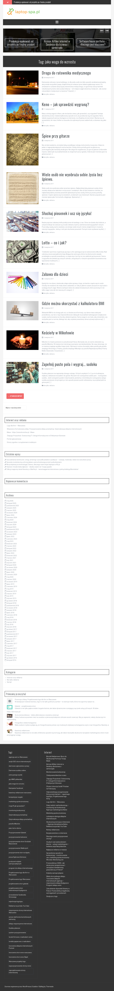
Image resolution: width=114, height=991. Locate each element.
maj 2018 (10, 617)
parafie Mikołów (14, 824)
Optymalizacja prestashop (18, 815)
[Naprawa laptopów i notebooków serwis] (23, 12)
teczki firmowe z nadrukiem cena (20, 937)
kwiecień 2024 (12, 522)
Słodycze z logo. (52, 896)
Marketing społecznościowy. (56, 813)
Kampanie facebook (16, 788)
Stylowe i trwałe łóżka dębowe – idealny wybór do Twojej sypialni (29, 467)
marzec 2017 (11, 651)
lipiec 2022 (10, 553)
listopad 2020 (11, 565)
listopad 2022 (11, 548)
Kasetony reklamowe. (22, 730)
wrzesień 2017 (12, 636)
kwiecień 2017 (12, 648)
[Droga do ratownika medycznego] (22, 82)
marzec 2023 (11, 546)
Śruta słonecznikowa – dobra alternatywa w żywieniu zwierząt (37, 715)
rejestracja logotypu (16, 901)
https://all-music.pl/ (14, 712)
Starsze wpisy (15, 396)
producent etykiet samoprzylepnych (15, 863)
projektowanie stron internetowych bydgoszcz (18, 889)
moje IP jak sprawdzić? (17, 806)
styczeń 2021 (11, 563)
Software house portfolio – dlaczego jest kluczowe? (93, 43)
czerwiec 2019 (12, 586)
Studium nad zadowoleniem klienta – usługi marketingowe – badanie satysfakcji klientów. (57, 844)
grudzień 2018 (12, 601)
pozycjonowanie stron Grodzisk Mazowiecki (20, 843)
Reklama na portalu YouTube (19, 906)
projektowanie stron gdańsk (18, 884)
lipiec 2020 (10, 572)
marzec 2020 (11, 579)
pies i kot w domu (15, 828)
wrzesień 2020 (12, 567)
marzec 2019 (11, 594)
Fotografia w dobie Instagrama (25, 723)
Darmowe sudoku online (17, 770)
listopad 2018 (11, 603)
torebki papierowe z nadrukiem (20, 941)
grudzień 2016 (12, 658)
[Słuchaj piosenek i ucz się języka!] (22, 221)
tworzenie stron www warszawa (20, 952)
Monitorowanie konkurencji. (56, 772)
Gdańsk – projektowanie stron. (25, 706)
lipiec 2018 (10, 613)
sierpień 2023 (11, 534)
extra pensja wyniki (15, 775)
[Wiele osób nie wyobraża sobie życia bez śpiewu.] (22, 188)
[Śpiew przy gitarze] (22, 149)
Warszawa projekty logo (17, 961)
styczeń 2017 (11, 655)
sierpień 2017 (11, 639)
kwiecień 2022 (12, 555)
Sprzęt (9, 682)
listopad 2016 (11, 660)
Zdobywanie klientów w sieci (56, 775)
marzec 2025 (11, 510)
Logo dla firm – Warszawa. (16, 426)
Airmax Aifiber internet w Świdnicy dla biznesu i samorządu (35, 2)
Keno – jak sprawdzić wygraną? (65, 104)
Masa (32, 432)
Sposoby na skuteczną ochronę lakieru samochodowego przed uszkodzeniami (34, 462)
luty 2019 (10, 596)
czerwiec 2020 (12, 574)
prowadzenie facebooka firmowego (17, 896)
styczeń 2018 (11, 627)
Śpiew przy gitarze (56, 136)
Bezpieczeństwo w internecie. (56, 833)
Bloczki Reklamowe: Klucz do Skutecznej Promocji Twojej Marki (56, 759)
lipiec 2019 (10, 584)
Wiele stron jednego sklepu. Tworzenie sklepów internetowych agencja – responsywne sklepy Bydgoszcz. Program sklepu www (57, 881)
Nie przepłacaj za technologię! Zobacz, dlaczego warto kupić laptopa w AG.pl (33, 464)
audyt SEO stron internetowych (20, 761)
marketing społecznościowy (18, 801)
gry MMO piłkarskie (15, 779)
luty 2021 (10, 560)
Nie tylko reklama (49, 94)
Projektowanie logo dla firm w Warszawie (19, 874)
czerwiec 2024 (12, 517)
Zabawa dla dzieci (55, 274)
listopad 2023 (11, 527)
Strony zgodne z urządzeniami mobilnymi (21, 442)
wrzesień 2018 (12, 608)
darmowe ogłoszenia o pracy (19, 766)
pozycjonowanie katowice (18, 837)
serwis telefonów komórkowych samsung (20, 918)
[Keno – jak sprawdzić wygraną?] (22, 112)
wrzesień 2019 (12, 582)
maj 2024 (10, 520)
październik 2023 (13, 529)
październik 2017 (13, 634)
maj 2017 (10, 646)
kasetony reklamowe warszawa (20, 793)
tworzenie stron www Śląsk (18, 957)
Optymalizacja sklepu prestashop (20, 819)
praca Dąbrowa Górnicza (17, 857)
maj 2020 (10, 577)
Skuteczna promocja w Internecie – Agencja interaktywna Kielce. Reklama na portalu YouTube (58, 824)
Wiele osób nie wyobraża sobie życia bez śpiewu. (72, 176)
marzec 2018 (11, 622)
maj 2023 (10, 541)
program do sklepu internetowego (21, 868)
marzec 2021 (11, 558)
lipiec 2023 (10, 536)
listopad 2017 (11, 632)
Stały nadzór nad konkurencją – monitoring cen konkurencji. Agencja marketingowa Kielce (57, 807)
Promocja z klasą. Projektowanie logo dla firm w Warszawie (35, 699)
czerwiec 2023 (12, 539)
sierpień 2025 (11, 508)
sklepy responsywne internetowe (20, 924)
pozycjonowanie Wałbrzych (18, 848)
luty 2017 (10, 653)
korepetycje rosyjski (16, 797)
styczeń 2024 (11, 524)
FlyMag (41, 986)
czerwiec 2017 (12, 643)
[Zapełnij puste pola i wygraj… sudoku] (22, 372)
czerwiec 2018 (12, 615)
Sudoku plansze (14, 928)
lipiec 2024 (10, 515)
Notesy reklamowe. (53, 830)
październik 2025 (13, 505)
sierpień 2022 (11, 551)
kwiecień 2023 (12, 544)
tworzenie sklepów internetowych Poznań (21, 947)
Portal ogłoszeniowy (14, 439)
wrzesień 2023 (12, 532)
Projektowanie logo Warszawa (19, 879)
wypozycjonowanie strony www (20, 966)
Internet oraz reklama (14, 678)
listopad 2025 (11, 503)
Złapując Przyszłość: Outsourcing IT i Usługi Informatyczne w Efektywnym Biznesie (36, 436)
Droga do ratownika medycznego (66, 73)
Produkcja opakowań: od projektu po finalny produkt (21, 43)
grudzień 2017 (12, 629)
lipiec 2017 (10, 641)
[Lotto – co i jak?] (22, 251)
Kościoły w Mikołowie (58, 332)
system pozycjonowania (17, 932)
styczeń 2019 (11, 598)
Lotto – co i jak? (54, 242)
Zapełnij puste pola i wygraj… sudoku (69, 364)
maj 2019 (10, 589)
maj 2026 (10, 501)
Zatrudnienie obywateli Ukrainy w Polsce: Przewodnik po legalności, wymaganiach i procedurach (58, 891)
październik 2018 (13, 605)
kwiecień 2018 (12, 620)
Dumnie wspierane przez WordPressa (18, 986)
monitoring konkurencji (17, 810)
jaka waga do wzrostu (16, 784)
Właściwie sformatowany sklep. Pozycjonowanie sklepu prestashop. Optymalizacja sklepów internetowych (44, 429)
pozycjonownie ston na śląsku (19, 853)
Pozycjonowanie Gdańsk (17, 833)
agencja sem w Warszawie (18, 757)
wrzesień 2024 (12, 513)
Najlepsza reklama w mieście (56, 850)
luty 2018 (10, 624)
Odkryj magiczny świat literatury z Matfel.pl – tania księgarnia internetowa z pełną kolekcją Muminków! (42, 469)
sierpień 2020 (11, 570)
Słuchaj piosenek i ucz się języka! (67, 213)
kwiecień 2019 (12, 591)
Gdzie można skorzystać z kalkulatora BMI (73, 303)
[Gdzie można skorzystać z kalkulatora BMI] (22, 310)
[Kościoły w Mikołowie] (22, 340)
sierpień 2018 (11, 610)
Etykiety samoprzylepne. (55, 873)
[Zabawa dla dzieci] (22, 282)
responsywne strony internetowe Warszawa (20, 911)
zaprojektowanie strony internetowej (17, 971)
